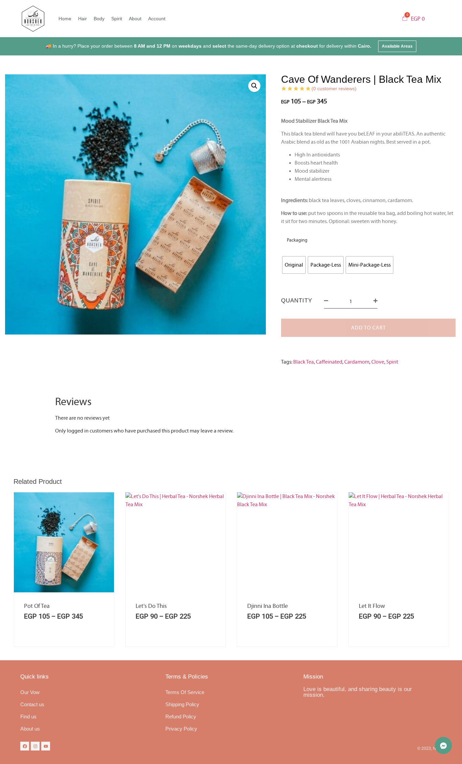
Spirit (116, 18)
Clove (377, 362)
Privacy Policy (181, 729)
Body (99, 18)
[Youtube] (45, 746)
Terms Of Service (184, 692)
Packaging (297, 240)
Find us (28, 716)
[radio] (293, 264)
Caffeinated (329, 362)
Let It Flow (372, 606)
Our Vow (30, 692)
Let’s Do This (151, 606)
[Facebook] (24, 746)
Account (156, 18)
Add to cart (368, 328)
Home (65, 18)
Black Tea (303, 362)
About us (30, 729)
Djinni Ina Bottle (267, 606)
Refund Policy (180, 716)
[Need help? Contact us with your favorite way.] (443, 745)
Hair (82, 18)
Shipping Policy (182, 704)
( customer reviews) (333, 88)
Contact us (32, 704)
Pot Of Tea (37, 606)
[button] (397, 46)
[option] (64, 569)
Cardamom (356, 362)
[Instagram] (35, 746)
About (135, 18)
